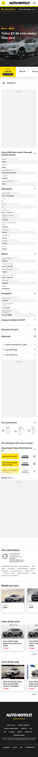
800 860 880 (12, 558)
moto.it (15, 747)
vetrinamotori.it (30, 747)
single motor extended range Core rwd (9, 464)
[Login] (3, 3)
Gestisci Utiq (28, 732)
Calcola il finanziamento (13, 344)
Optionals (6, 336)
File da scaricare (9, 422)
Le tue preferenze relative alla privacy (13, 756)
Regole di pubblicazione (11, 728)
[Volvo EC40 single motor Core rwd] (34, 456)
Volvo (5, 28)
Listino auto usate (25, 9)
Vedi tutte (34, 653)
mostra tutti (6, 478)
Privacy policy (11, 725)
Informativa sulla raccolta (8, 753)
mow (21, 747)
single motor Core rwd (9, 456)
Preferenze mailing (19, 735)
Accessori (11, 568)
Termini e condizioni (23, 725)
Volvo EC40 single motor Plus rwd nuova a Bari (12, 643)
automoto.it (6, 747)
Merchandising (23, 568)
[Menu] (35, 3)
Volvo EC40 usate (11, 350)
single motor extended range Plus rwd (9, 471)
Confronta (9, 74)
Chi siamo (11, 732)
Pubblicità (24, 728)
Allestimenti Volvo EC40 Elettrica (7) (16, 449)
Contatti (19, 732)
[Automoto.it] (19, 3)
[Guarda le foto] (19, 45)
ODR (31, 728)
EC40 (13, 28)
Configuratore (24, 566)
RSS (5, 732)
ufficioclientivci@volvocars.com (16, 560)
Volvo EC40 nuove (11, 355)
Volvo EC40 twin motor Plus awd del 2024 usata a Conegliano (12, 683)
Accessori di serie (9, 329)
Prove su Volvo (9, 573)
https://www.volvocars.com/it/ (16, 561)
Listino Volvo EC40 (23, 573)
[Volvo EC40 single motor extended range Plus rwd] (34, 471)
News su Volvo (29, 571)
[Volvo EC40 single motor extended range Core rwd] (34, 464)
